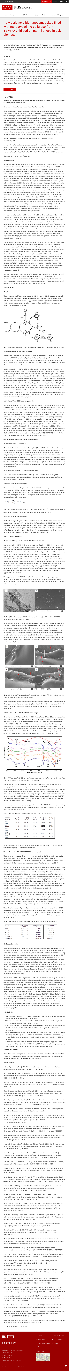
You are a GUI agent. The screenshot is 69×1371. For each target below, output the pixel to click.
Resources (45, 1)
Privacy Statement (59, 1336)
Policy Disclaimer (42, 1347)
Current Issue (42, 1336)
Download (9, 90)
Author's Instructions (44, 1343)
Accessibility (57, 1343)
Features (44, 15)
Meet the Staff (42, 1339)
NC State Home (9, 1)
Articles (36, 15)
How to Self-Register (57, 15)
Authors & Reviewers (24, 15)
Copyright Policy (58, 1339)
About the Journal (9, 15)
